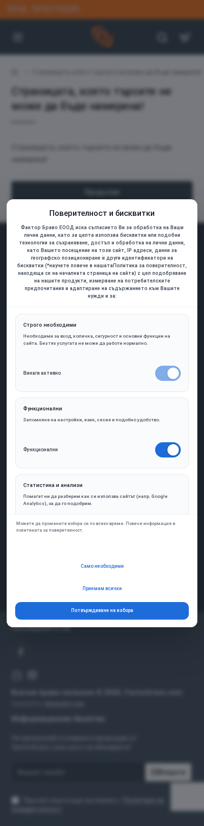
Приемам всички (102, 588)
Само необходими (102, 566)
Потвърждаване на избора (102, 610)
